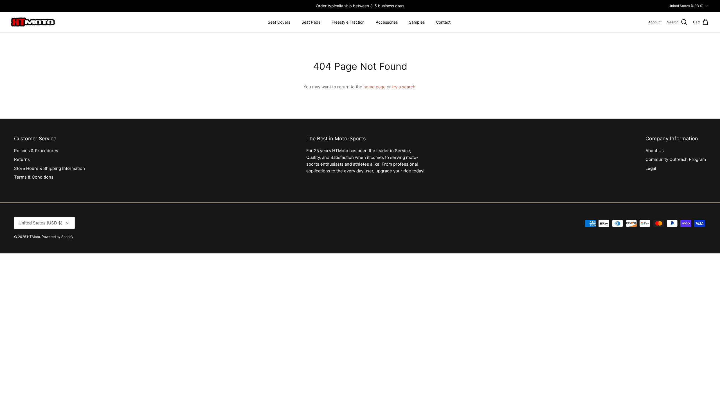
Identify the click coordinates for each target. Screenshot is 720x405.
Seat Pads (311, 22)
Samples (417, 22)
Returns (22, 159)
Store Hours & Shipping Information (49, 168)
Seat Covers (279, 22)
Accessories (387, 22)
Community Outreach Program (675, 159)
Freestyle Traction (348, 22)
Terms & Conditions (33, 177)
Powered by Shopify (57, 237)
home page (374, 86)
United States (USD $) (686, 6)
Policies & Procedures (36, 150)
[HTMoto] (33, 22)
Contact (443, 22)
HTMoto (33, 237)
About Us (654, 150)
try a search (403, 86)
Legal (650, 168)
